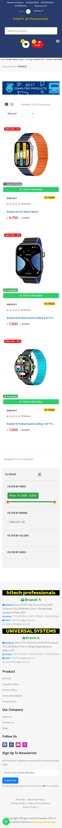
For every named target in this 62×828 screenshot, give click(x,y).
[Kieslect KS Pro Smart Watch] (31, 154)
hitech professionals (31, 593)
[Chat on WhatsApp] (6, 821)
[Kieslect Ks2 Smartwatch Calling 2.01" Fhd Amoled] (31, 261)
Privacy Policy (9, 690)
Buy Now (14, 328)
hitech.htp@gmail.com (23, 620)
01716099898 (32, 2)
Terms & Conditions (12, 696)
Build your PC (41, 6)
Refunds (6, 678)
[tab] (7, 104)
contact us (8, 722)
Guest (22, 11)
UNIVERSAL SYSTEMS (31, 631)
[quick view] (33, 221)
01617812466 (21, 6)
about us (6, 716)
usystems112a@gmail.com (16, 624)
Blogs (5, 728)
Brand (13, 66)
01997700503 (47, 2)
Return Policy (9, 701)
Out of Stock (14, 222)
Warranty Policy (10, 684)
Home (5, 66)
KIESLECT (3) (17, 522)
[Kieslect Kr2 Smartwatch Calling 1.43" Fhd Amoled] (31, 367)
